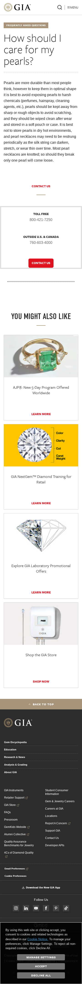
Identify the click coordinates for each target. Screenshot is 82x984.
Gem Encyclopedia (15, 742)
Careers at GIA (54, 808)
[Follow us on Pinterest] (56, 908)
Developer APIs (54, 845)
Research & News (14, 757)
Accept (41, 966)
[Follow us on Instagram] (16, 908)
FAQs (7, 812)
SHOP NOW (41, 681)
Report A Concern (56, 823)
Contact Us (52, 838)
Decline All (41, 975)
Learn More (41, 414)
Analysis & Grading (15, 764)
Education (10, 749)
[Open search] (59, 7)
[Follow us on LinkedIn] (26, 908)
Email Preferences (15, 868)
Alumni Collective (15, 834)
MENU (74, 7)
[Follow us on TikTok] (66, 908)
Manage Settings (41, 957)
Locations (51, 816)
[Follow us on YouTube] (36, 908)
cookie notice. (37, 939)
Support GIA (52, 830)
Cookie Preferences (15, 876)
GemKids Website (15, 827)
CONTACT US (41, 186)
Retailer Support (14, 797)
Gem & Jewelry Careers (59, 801)
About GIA (10, 772)
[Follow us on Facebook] (46, 908)
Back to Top (43, 704)
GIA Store (10, 805)
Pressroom (11, 819)
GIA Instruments (13, 790)
